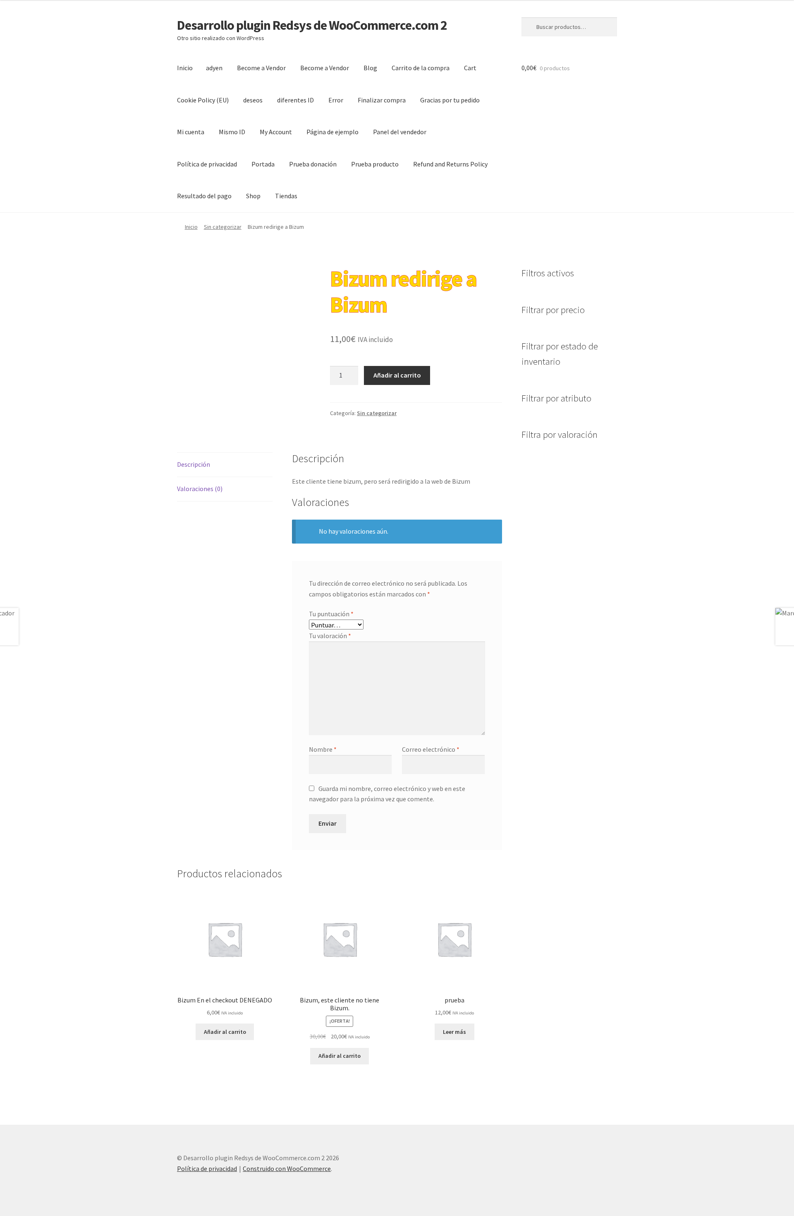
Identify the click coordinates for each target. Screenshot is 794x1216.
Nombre (323, 749)
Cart (470, 68)
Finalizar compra (382, 100)
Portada (263, 164)
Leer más (454, 1032)
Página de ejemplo (332, 132)
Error (335, 100)
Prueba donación (313, 164)
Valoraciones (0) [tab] (199, 488)
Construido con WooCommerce (287, 1168)
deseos (253, 100)
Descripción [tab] (193, 464)
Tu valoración (330, 636)
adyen (214, 68)
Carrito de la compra (421, 68)
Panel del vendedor (399, 132)
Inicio (185, 68)
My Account (276, 132)
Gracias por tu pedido (450, 100)
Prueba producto (375, 164)
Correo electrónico (430, 749)
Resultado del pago (204, 196)
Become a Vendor (261, 68)
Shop (253, 196)
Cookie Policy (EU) (203, 100)
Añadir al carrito (397, 375)
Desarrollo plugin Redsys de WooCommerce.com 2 (312, 25)
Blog (370, 68)
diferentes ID (295, 100)
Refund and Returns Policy (450, 164)
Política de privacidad (207, 164)
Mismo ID (232, 132)
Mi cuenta (190, 132)
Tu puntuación (331, 614)
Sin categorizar (223, 226)
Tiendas (286, 196)
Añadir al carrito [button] (225, 1032)
